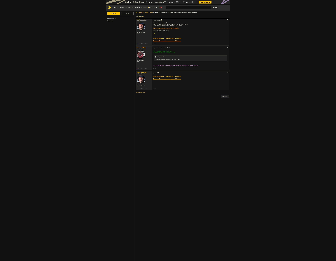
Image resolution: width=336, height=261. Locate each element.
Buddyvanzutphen (141, 20)
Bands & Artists (149, 12)
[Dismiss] (227, 2)
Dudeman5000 (140, 47)
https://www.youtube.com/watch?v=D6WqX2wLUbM (166, 28)
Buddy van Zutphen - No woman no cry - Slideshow (167, 41)
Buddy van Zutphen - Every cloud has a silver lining (167, 38)
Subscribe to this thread (140, 92)
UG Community (140, 12)
